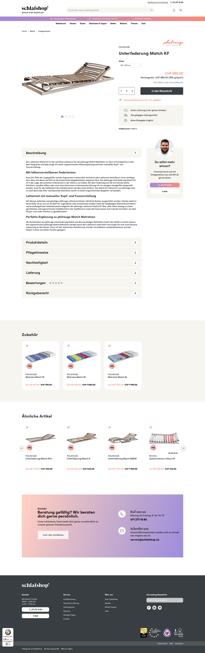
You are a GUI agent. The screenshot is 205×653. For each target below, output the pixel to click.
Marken (108, 603)
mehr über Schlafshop (53, 535)
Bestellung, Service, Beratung (158, 2)
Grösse (121, 61)
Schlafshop (37, 649)
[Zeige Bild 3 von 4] (70, 117)
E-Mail (164, 191)
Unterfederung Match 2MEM (122, 458)
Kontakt (66, 619)
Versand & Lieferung (71, 603)
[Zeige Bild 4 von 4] (73, 117)
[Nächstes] (183, 448)
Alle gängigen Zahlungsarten (65, 19)
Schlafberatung (69, 599)
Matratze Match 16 (35, 377)
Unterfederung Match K (78, 458)
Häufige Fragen (69, 615)
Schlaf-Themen (110, 607)
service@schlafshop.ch (144, 539)
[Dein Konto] (174, 10)
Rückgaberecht (37, 293)
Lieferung (33, 272)
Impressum (179, 643)
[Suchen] (151, 10)
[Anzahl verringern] (121, 91)
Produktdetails (37, 242)
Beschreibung (36, 153)
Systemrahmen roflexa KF (162, 458)
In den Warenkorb (162, 90)
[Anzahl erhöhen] (132, 91)
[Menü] (12, 629)
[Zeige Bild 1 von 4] (62, 117)
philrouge (124, 47)
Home (24, 31)
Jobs (107, 611)
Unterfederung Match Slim (39, 458)
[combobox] (107, 10)
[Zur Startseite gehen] (35, 9)
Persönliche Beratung (143, 19)
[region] (67, 79)
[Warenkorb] (180, 10)
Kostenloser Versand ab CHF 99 (104, 19)
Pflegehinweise (37, 252)
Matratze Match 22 (117, 377)
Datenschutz (163, 643)
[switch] (8, 644)
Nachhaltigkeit (37, 262)
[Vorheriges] (22, 448)
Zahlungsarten (69, 607)
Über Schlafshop (111, 599)
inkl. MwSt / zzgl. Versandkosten (168, 82)
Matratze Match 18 (76, 377)
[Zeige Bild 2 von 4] (66, 117)
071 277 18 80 (177, 2)
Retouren (66, 611)
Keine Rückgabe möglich (142, 120)
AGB (171, 643)
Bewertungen (74, 284)
